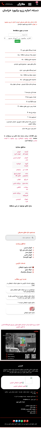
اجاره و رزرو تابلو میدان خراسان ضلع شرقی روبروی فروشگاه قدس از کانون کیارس (20, 326)
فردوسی (18, 199)
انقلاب (19, 180)
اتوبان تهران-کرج (18, 153)
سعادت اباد (26, 188)
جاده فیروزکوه (25, 194)
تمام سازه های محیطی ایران (25, 22)
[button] (29, 4)
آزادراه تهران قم (25, 153)
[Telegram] (16, 421)
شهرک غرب (26, 200)
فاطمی (19, 187)
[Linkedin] (19, 421)
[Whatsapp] (22, 421)
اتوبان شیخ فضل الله (17, 175)
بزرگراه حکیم (17, 193)
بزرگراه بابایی (17, 183)
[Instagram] (27, 421)
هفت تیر (25, 170)
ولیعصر (18, 170)
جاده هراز (25, 183)
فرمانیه (19, 164)
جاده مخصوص (25, 175)
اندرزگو (26, 180)
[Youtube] (14, 421)
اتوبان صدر (26, 159)
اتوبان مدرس (17, 158)
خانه (35, 22)
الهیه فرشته (26, 165)
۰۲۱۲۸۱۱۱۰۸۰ (9, 4)
